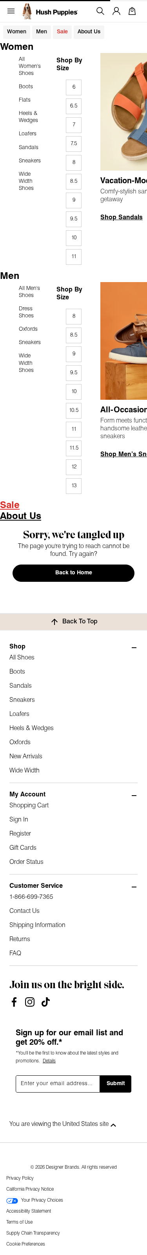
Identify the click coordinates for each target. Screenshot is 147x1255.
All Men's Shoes (29, 292)
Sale (62, 32)
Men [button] (41, 32)
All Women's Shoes (30, 66)
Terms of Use (19, 1222)
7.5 (74, 144)
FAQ (15, 954)
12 (73, 467)
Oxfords (28, 329)
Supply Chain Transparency (33, 1233)
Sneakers (30, 161)
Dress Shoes (26, 312)
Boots (26, 87)
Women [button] (16, 32)
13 (73, 486)
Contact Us (24, 911)
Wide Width (24, 771)
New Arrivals (25, 757)
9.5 (73, 219)
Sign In (18, 820)
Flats (25, 100)
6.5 (73, 106)
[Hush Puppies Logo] (49, 11)
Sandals (28, 148)
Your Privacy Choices (42, 1200)
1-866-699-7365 (31, 897)
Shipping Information (37, 925)
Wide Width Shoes (26, 181)
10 (73, 238)
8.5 (73, 181)
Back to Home (73, 573)
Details (49, 1061)
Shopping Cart (29, 806)
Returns (19, 939)
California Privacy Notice (30, 1189)
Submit (116, 1084)
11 (73, 257)
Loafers (27, 134)
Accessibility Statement (28, 1211)
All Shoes (21, 658)
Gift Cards (22, 848)
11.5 (73, 448)
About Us (89, 32)
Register (20, 834)
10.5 (73, 410)
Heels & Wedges (28, 117)
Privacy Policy (20, 1178)
